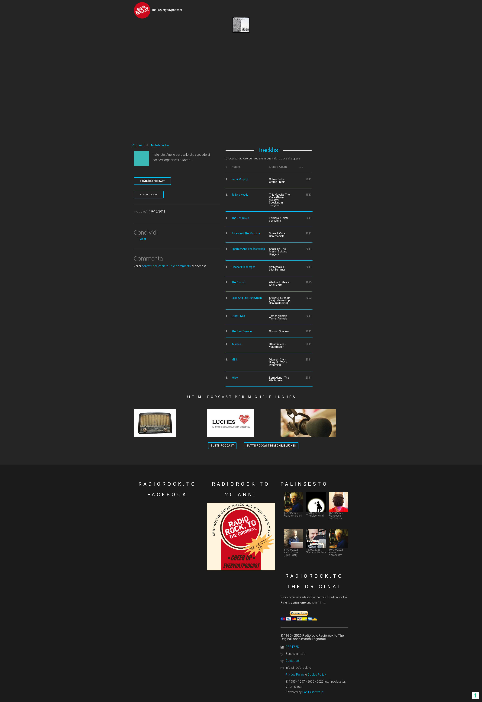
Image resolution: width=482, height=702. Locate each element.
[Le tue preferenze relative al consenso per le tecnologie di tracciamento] (475, 695)
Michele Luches (160, 145)
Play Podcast (148, 194)
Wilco (235, 377)
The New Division (242, 331)
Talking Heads (240, 194)
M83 (234, 359)
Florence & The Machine (246, 233)
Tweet (142, 238)
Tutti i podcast (222, 445)
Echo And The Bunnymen (247, 297)
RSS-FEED (292, 647)
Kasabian (237, 344)
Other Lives (238, 315)
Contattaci (292, 660)
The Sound (238, 282)
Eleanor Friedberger (243, 266)
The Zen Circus (240, 218)
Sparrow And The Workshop (248, 248)
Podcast (138, 145)
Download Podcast (152, 181)
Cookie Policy (317, 674)
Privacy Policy (295, 674)
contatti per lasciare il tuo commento (166, 266)
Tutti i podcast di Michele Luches (271, 445)
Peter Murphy (240, 179)
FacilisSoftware (312, 692)
